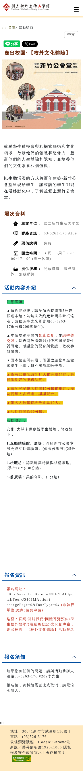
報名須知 (15, 657)
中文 (71, 35)
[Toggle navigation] (76, 9)
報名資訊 (15, 575)
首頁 (11, 27)
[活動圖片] (41, 94)
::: (4, 27)
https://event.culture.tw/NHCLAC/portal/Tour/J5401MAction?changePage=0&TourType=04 (41, 599)
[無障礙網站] (20, 762)
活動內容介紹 (20, 287)
